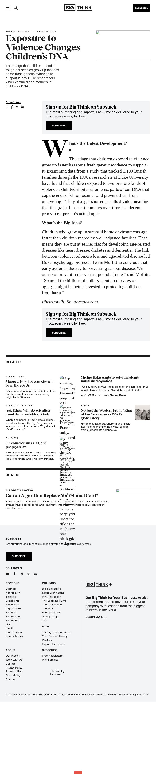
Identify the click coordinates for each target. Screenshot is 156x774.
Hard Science (14, 632)
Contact (10, 663)
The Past (11, 612)
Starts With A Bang (20, 405)
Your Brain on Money (54, 636)
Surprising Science (19, 31)
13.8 (44, 620)
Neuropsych (13, 592)
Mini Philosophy (51, 596)
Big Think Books (51, 588)
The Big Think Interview (56, 632)
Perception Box (51, 612)
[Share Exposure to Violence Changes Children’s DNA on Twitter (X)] (17, 107)
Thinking (11, 596)
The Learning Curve (54, 600)
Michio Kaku (118, 394)
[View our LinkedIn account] (35, 574)
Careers (10, 679)
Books (85, 405)
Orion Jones (13, 102)
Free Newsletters (52, 655)
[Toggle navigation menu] (8, 7)
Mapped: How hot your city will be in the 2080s (29, 383)
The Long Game (52, 604)
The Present (13, 616)
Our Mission (13, 655)
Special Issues (14, 636)
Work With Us (14, 659)
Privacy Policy (14, 667)
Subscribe (141, 8)
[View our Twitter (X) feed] (28, 574)
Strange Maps (16, 377)
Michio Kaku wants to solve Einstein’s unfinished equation (110, 379)
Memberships (50, 659)
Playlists (47, 640)
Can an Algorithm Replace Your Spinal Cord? (52, 495)
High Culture (13, 608)
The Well (47, 608)
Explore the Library (53, 644)
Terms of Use (14, 671)
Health (10, 628)
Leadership (12, 600)
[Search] (15, 8)
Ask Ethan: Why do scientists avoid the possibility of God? (28, 412)
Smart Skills (13, 604)
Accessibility (13, 675)
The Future (12, 620)
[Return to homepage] (78, 7)
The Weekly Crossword (57, 672)
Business (12, 438)
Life (8, 624)
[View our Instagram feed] (21, 574)
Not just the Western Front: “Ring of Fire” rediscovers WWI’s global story (106, 414)
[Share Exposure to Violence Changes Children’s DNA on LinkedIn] (23, 107)
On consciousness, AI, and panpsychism (26, 445)
